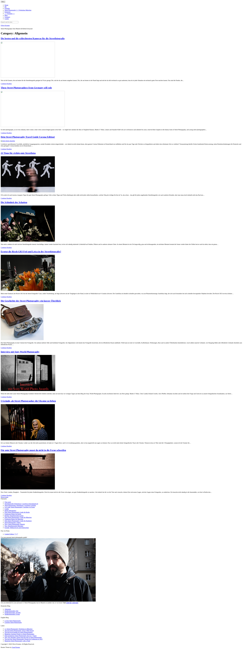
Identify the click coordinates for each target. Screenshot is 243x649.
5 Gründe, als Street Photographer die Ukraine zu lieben (28, 401)
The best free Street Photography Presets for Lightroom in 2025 (24, 639)
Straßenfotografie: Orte (11, 611)
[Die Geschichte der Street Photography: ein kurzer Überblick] (22, 339)
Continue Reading (6, 83)
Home (6, 5)
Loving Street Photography (13, 621)
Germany (7, 17)
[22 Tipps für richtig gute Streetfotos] (28, 192)
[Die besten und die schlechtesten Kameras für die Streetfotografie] (28, 77)
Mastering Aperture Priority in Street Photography (19, 634)
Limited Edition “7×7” (11, 534)
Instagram (7, 12)
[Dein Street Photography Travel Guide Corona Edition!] (8, 141)
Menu (3, 1)
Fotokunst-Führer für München (14, 519)
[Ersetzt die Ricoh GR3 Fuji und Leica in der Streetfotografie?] (28, 290)
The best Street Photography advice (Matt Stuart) (19, 630)
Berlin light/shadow (10, 510)
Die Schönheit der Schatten (14, 202)
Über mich (8, 502)
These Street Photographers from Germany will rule (26, 87)
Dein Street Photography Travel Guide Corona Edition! (28, 137)
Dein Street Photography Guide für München (18, 517)
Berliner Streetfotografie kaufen (14, 516)
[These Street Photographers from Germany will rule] (33, 126)
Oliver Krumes (5, 25)
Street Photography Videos (13, 522)
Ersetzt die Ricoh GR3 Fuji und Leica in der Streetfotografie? (31, 251)
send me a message (72, 603)
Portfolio (7, 8)
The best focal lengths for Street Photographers (19, 632)
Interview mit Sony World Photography (20, 352)
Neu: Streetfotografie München (14, 526)
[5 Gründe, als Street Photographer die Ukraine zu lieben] (28, 440)
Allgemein (8, 609)
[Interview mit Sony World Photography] (28, 390)
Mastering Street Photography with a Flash (17, 641)
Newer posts (4, 497)
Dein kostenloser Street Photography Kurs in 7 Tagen (21, 636)
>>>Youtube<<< (10, 13)
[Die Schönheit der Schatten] (28, 241)
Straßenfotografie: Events (12, 614)
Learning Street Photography (13, 622)
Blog (6, 15)
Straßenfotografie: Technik (13, 612)
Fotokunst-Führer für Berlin (13, 514)
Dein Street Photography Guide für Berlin (17, 512)
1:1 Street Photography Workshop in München (18, 629)
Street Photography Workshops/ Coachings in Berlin (20, 505)
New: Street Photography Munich (15, 524)
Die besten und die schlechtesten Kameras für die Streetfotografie (33, 38)
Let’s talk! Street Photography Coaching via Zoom (20, 507)
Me (6, 7)
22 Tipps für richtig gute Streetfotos (18, 153)
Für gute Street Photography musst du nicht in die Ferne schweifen (33, 450)
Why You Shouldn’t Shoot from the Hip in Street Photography (23, 637)
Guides (7, 19)
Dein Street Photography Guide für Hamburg (18, 521)
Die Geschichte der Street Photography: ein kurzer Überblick (31, 301)
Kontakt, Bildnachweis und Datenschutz (17, 527)
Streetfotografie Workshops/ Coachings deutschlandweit (21, 504)
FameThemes (16, 647)
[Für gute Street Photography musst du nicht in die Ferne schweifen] (28, 489)
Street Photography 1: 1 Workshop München (18, 10)
